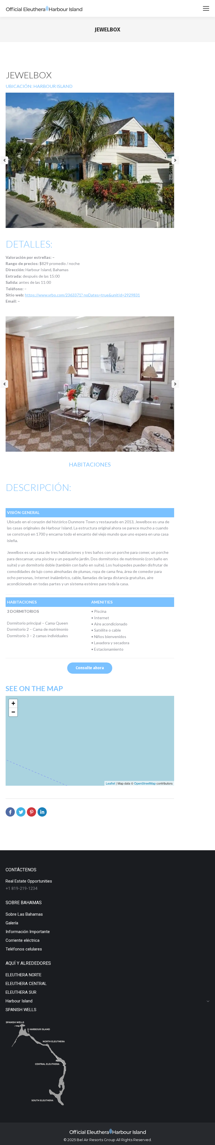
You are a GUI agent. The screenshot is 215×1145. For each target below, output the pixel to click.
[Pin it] (31, 812)
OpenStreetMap (145, 783)
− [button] (13, 712)
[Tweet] (20, 812)
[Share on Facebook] (10, 812)
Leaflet (110, 783)
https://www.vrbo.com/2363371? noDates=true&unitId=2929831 (82, 294)
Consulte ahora (90, 668)
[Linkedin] (42, 812)
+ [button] (13, 703)
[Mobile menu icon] (206, 8)
